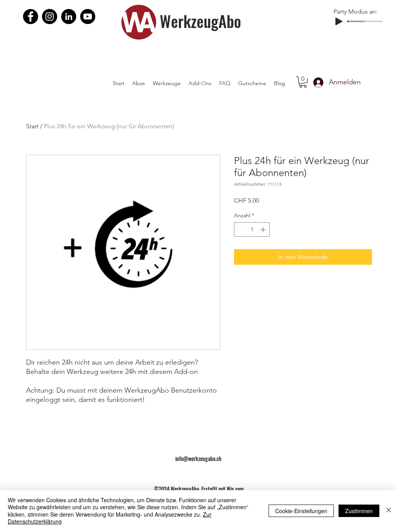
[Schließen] (388, 510)
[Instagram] (49, 16)
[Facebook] (30, 16)
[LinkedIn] (68, 16)
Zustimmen (359, 511)
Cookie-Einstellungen (301, 511)
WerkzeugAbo (200, 21)
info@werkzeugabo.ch (198, 458)
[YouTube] (87, 16)
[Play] (338, 21)
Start (32, 126)
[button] (303, 81)
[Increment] (264, 229)
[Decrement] (240, 229)
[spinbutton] (252, 229)
